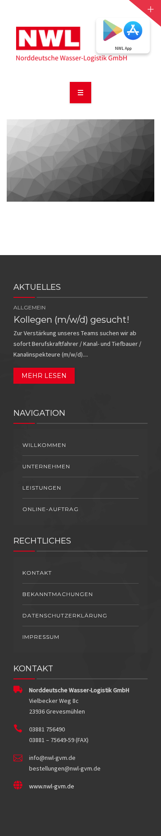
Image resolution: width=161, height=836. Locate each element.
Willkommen (44, 445)
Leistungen (41, 487)
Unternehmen (46, 466)
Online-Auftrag (50, 509)
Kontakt (37, 572)
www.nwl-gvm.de (51, 786)
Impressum (40, 636)
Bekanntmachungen (57, 594)
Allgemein (29, 307)
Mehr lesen (44, 376)
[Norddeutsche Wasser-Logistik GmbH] (81, 45)
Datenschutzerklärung (64, 615)
